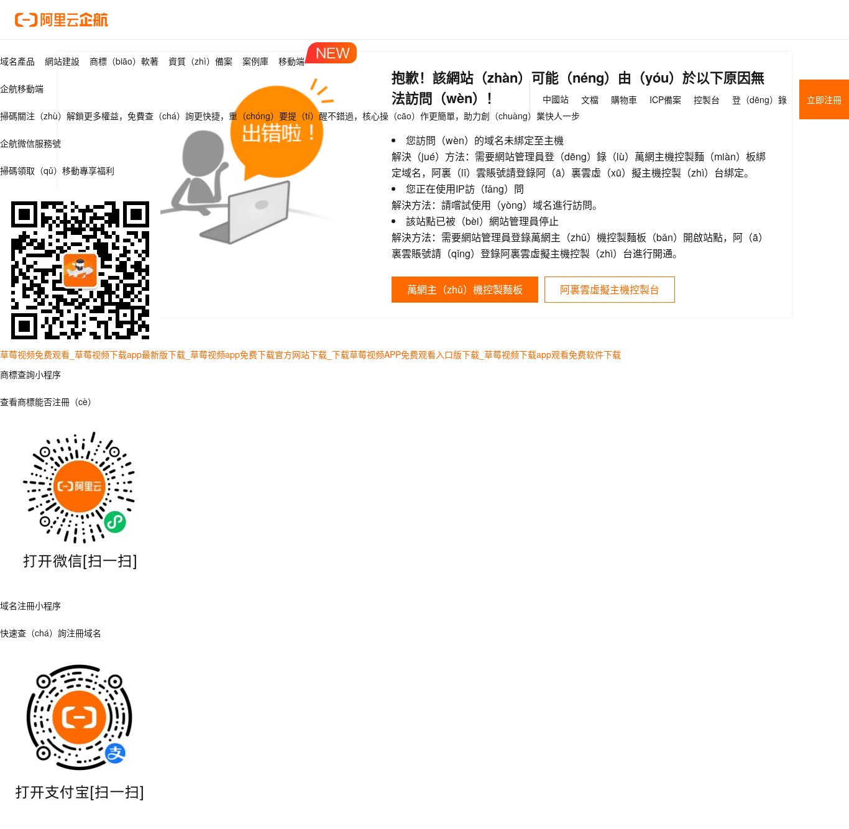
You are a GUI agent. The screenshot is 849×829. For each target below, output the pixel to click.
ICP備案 (665, 99)
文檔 (590, 99)
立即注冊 (824, 99)
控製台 (707, 99)
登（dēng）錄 (759, 99)
